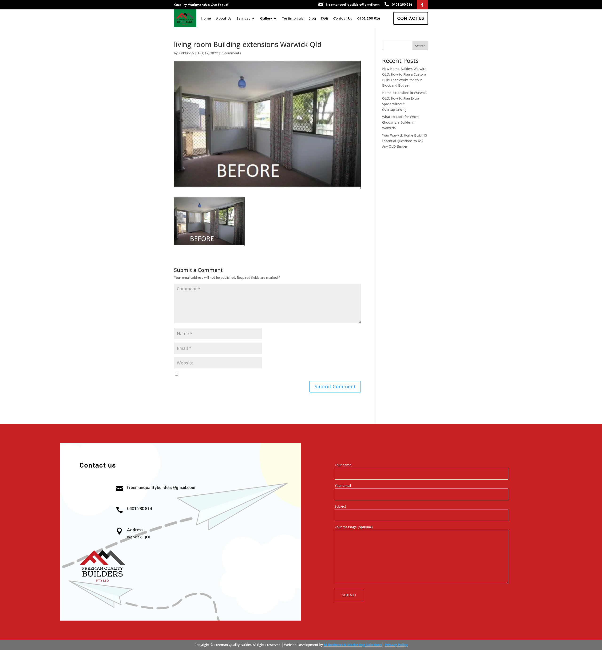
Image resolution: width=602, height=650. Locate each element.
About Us (223, 19)
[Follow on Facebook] (422, 4)
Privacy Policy (396, 644)
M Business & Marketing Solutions (353, 644)
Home (206, 19)
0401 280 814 (402, 4)
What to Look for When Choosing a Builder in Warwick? (400, 122)
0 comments (231, 53)
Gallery (266, 19)
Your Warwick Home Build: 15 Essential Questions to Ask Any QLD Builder (404, 141)
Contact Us (342, 19)
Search (420, 46)
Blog (312, 19)
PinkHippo (186, 53)
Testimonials (292, 19)
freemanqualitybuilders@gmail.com (353, 4)
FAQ (324, 19)
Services (243, 19)
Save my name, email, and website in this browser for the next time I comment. (241, 374)
